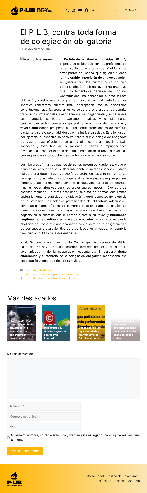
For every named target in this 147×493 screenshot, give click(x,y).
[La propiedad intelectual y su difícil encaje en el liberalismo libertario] (56, 339)
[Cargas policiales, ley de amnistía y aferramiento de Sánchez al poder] (91, 339)
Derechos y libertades (38, 270)
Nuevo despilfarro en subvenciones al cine (50, 278)
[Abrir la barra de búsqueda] (116, 10)
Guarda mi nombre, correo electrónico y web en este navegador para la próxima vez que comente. (75, 437)
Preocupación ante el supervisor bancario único (53, 274)
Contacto (133, 481)
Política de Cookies (110, 481)
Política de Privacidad (123, 476)
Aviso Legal (95, 476)
